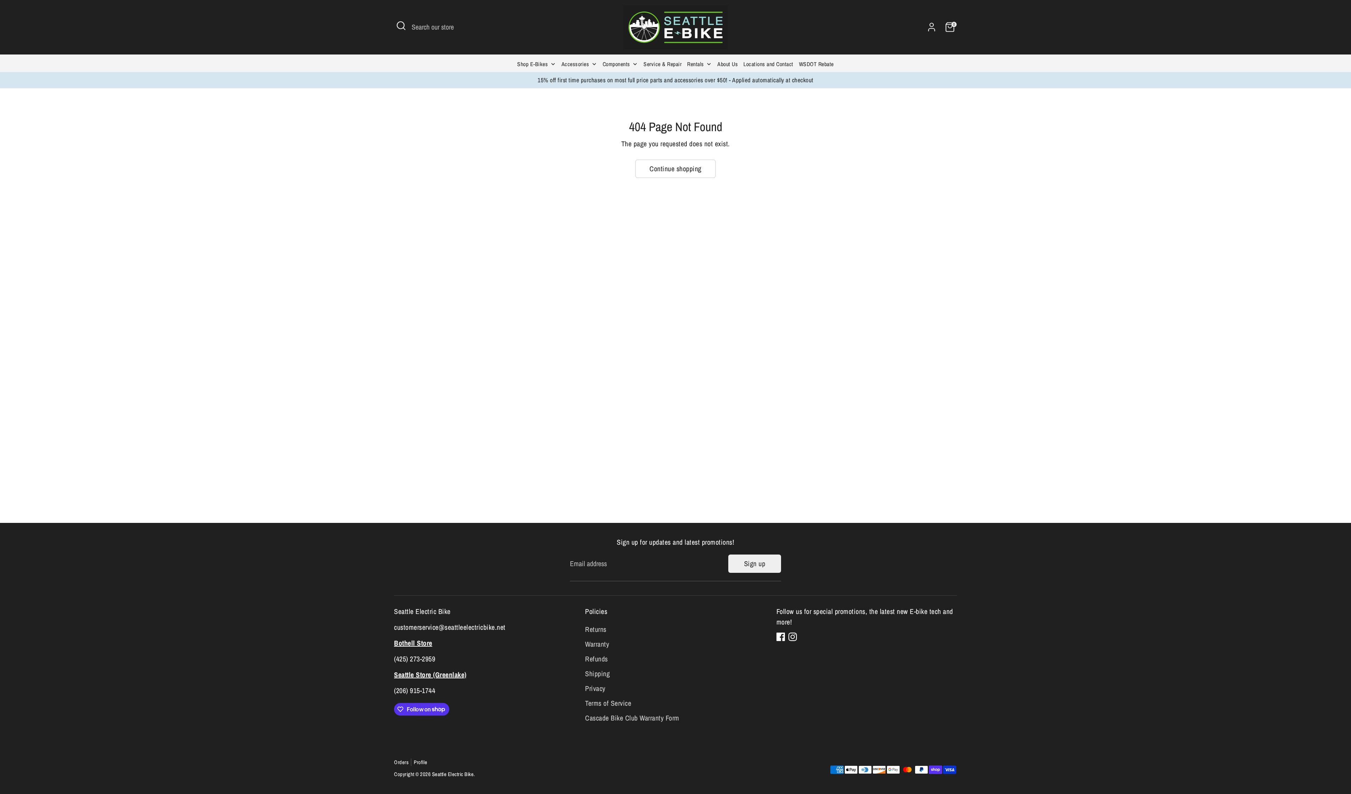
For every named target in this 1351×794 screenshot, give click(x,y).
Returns (596, 629)
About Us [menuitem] (727, 64)
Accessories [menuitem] (575, 64)
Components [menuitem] (616, 64)
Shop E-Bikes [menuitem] (532, 64)
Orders (401, 762)
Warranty (597, 644)
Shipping (597, 673)
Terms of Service (608, 703)
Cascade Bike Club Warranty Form (632, 718)
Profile (420, 762)
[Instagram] (792, 637)
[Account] (932, 27)
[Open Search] (401, 26)
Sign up (755, 563)
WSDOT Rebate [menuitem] (816, 64)
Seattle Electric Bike (453, 774)
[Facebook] (780, 637)
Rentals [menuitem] (695, 64)
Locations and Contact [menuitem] (768, 64)
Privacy (595, 688)
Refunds (596, 659)
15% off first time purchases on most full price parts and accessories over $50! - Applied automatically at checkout (675, 80)
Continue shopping (675, 168)
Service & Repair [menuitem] (662, 64)
